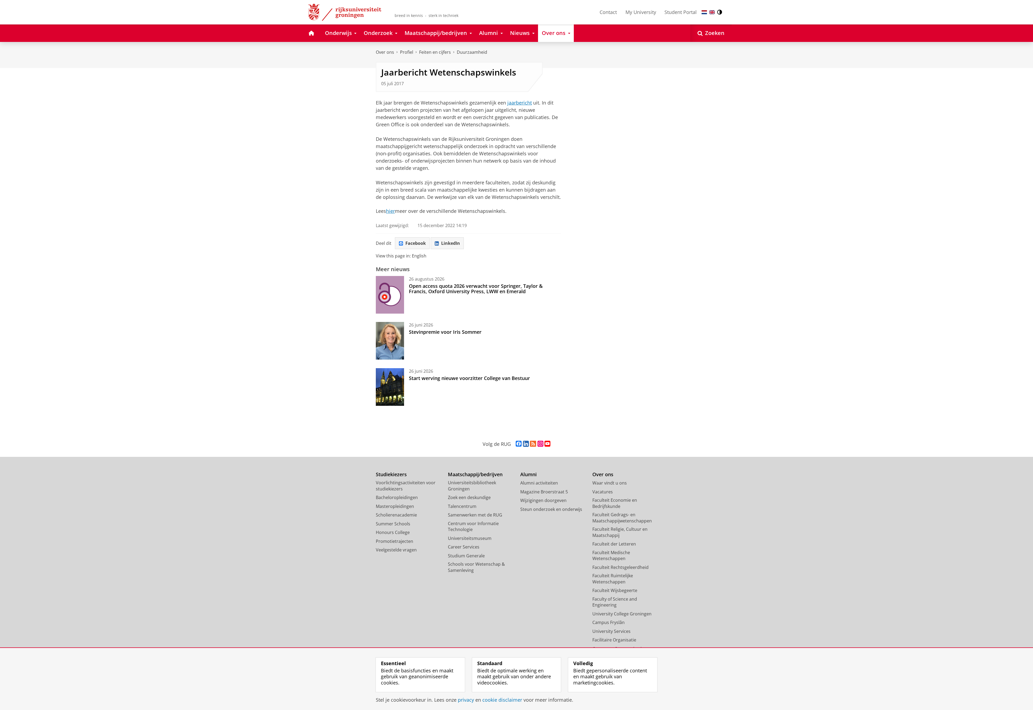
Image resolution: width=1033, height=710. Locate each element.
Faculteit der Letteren (614, 544)
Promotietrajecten (394, 541)
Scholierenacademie (396, 515)
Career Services (463, 547)
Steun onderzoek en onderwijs (551, 509)
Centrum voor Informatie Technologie (473, 527)
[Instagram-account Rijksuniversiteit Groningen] (540, 444)
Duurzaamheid (472, 52)
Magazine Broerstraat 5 (544, 492)
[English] (712, 12)
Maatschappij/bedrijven (475, 474)
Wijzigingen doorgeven (543, 500)
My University (640, 12)
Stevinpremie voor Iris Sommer (445, 332)
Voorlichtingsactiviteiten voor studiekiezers (406, 486)
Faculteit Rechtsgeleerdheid (620, 567)
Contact (608, 12)
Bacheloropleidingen (397, 497)
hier (390, 211)
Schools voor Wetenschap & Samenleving (476, 567)
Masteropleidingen (395, 506)
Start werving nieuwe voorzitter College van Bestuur (469, 378)
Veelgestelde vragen (396, 550)
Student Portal (680, 12)
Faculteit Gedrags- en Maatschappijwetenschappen (622, 518)
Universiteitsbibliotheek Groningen (472, 486)
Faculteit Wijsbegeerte (614, 590)
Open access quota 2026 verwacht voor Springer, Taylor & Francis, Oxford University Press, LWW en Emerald (476, 288)
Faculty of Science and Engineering (614, 602)
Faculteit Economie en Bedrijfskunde (614, 503)
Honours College (393, 532)
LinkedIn (450, 243)
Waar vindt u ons (609, 483)
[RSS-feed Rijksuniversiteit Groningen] (533, 444)
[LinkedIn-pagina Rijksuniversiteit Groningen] (526, 444)
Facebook (415, 243)
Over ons (385, 52)
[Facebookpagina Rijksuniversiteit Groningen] (519, 444)
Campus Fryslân (608, 622)
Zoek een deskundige (469, 497)
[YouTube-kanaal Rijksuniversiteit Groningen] (547, 444)
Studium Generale (466, 556)
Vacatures (602, 492)
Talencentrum (462, 506)
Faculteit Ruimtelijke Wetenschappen (612, 579)
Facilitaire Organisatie (614, 640)
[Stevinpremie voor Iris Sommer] (390, 341)
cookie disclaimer (502, 700)
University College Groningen (622, 614)
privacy (466, 700)
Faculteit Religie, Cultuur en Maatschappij (620, 532)
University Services (611, 631)
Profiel (406, 52)
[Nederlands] (704, 12)
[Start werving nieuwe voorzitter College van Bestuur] (390, 387)
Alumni (528, 474)
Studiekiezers (391, 474)
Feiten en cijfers (435, 52)
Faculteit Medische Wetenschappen (611, 556)
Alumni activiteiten (539, 483)
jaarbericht (519, 102)
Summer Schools (393, 524)
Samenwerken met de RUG (475, 515)
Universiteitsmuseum (469, 538)
